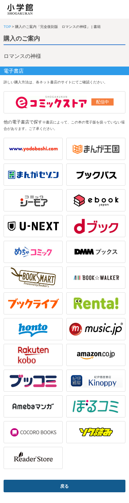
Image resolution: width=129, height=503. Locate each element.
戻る (64, 486)
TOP (7, 27)
